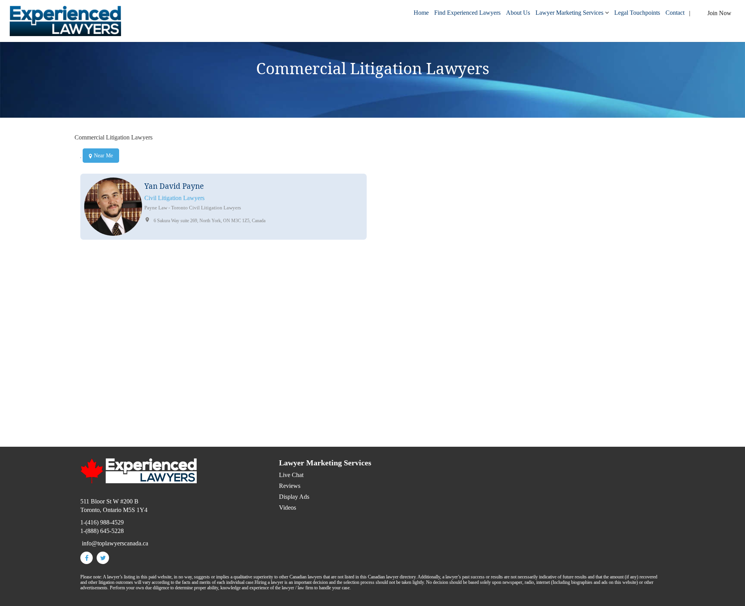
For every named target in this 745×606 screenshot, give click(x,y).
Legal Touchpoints (637, 12)
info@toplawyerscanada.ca (417, 401)
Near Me (103, 155)
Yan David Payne (174, 186)
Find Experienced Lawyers (467, 12)
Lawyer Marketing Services (569, 12)
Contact (674, 12)
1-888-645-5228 (429, 384)
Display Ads (294, 496)
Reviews (289, 485)
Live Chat (291, 475)
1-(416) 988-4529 (102, 522)
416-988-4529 (419, 393)
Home (421, 12)
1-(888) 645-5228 (102, 531)
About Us (518, 12)
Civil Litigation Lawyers (174, 198)
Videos (287, 507)
